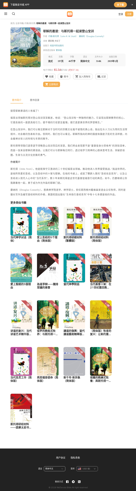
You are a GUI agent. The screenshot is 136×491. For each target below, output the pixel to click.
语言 (40, 468)
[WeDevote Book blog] (79, 481)
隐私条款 (75, 457)
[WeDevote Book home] (69, 14)
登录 (120, 14)
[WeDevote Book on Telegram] (73, 481)
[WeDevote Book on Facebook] (67, 481)
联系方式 (59, 481)
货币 (73, 468)
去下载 (120, 4)
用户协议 (60, 457)
